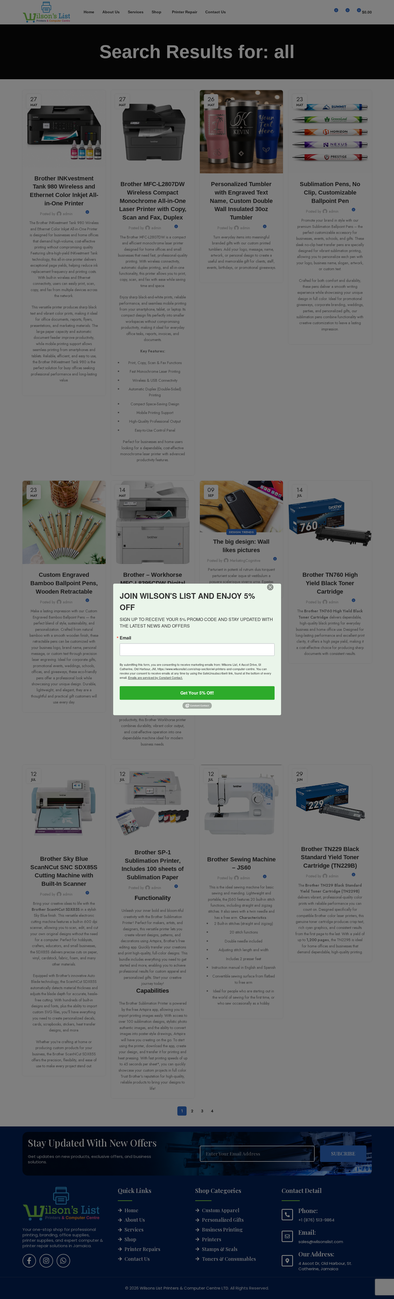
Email (125, 638)
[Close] (274, 591)
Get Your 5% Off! (197, 693)
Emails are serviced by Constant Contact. (155, 677)
